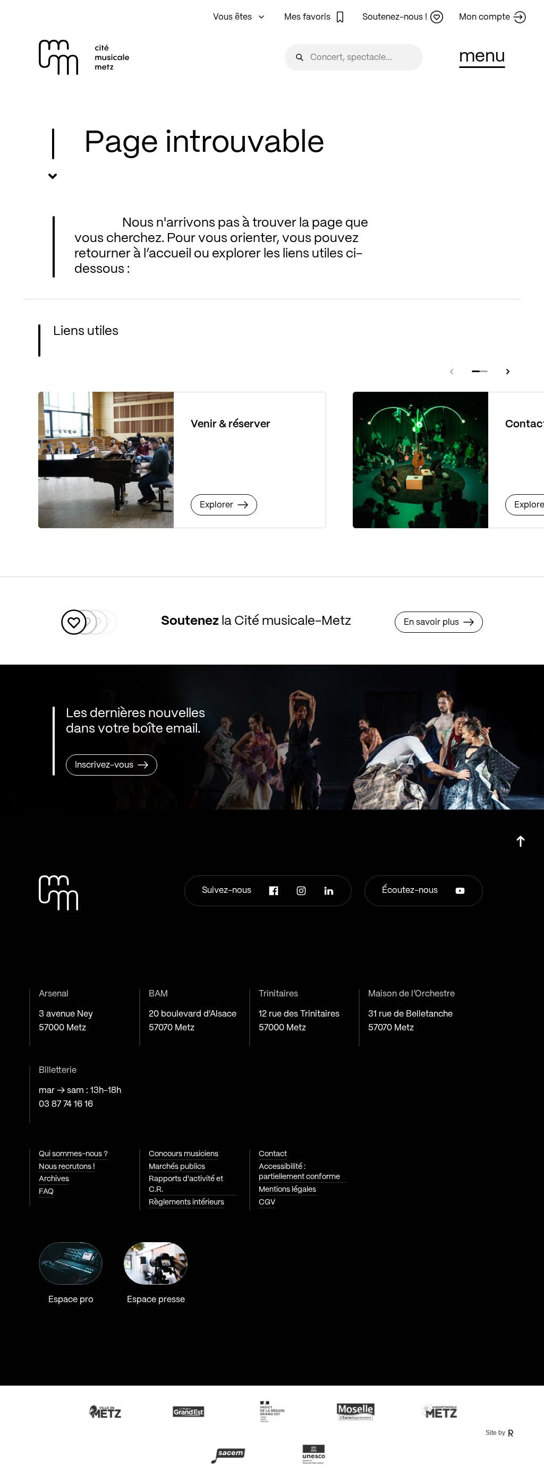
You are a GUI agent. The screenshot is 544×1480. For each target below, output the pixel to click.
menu (482, 56)
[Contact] (420, 460)
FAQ (46, 1191)
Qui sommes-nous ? (73, 1154)
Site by (495, 1432)
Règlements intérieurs (186, 1202)
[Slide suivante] (508, 371)
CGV (267, 1202)
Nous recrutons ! (67, 1167)
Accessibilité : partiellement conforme (299, 1172)
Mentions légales (287, 1189)
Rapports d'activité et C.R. (186, 1184)
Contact (273, 1154)
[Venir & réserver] (106, 460)
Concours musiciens (183, 1154)
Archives (54, 1179)
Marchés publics (177, 1167)
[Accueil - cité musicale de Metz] (84, 57)
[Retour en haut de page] (520, 837)
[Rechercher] (299, 57)
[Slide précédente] (451, 371)
